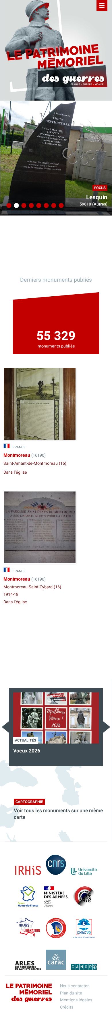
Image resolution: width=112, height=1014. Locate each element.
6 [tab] (45, 205)
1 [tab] (8, 205)
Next (106, 727)
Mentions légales (76, 1000)
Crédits (66, 1007)
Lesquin (96, 197)
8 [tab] (60, 205)
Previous (5, 727)
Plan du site (71, 993)
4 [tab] (30, 205)
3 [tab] (23, 205)
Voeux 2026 (26, 750)
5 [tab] (37, 205)
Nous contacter (74, 986)
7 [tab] (52, 205)
